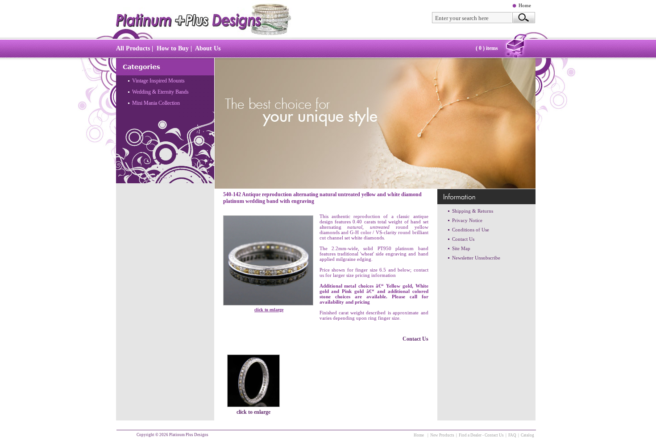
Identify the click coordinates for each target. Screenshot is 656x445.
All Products (133, 48)
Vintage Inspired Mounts (158, 81)
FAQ (512, 435)
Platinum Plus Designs (188, 435)
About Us (207, 48)
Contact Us (415, 339)
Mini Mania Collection (156, 103)
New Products (442, 435)
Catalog (527, 435)
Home (525, 5)
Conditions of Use (470, 229)
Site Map (461, 248)
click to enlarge (268, 309)
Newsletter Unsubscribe (476, 257)
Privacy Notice (467, 220)
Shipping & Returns (472, 211)
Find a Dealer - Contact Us (481, 435)
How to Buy (173, 48)
